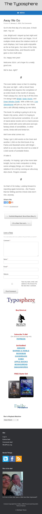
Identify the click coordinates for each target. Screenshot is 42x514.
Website (6, 274)
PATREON (21, 339)
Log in (5, 437)
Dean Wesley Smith (12, 102)
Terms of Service (21, 505)
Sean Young (27, 99)
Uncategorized (14, 206)
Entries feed (6, 439)
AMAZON (21, 348)
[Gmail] (12, 202)
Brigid (19, 99)
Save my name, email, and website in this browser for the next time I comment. (29, 283)
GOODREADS (21, 356)
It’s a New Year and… (21, 223)
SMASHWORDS (21, 367)
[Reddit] (10, 202)
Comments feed (7, 442)
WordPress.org (7, 445)
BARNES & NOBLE (21, 351)
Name (6, 259)
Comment (7, 240)
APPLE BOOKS (21, 362)
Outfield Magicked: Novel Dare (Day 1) (21, 216)
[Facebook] (5, 202)
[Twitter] (7, 202)
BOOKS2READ (21, 364)
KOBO (21, 359)
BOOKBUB (21, 353)
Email (6, 266)
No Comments (27, 23)
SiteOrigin (19, 510)
